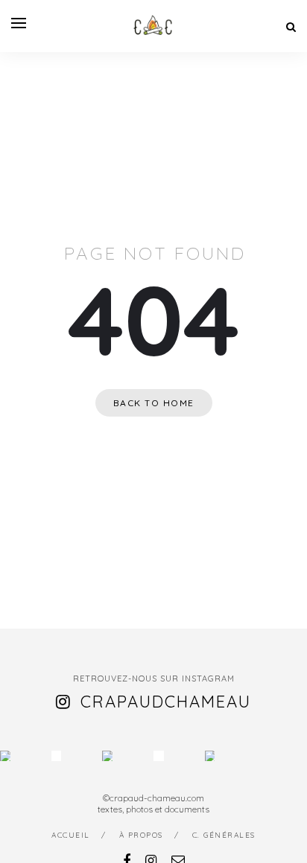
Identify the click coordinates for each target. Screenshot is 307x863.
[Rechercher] (291, 26)
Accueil (70, 835)
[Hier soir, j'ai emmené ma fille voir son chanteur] (159, 756)
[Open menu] (18, 23)
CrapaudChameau (165, 701)
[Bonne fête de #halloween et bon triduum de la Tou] (210, 756)
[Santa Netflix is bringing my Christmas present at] (56, 756)
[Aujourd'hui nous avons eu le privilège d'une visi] (107, 756)
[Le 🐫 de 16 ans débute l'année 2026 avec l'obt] (5, 756)
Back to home (153, 402)
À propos (141, 835)
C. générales (224, 835)
